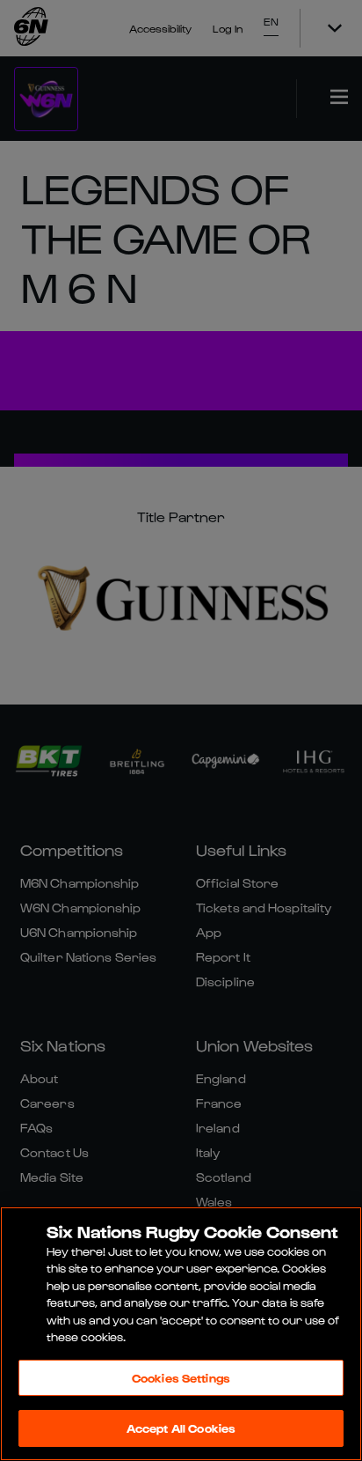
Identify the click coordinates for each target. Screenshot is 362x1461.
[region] (181, 1333)
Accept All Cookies (181, 1428)
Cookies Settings (181, 1377)
